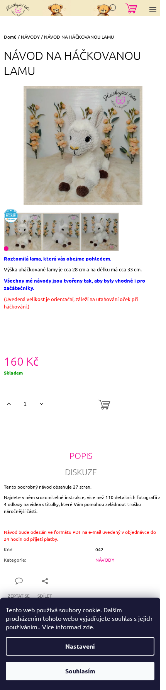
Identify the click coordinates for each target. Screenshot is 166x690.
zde (88, 626)
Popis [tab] (80, 455)
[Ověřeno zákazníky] (11, 216)
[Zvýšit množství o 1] (9, 404)
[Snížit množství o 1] (41, 404)
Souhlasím (80, 671)
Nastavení (80, 646)
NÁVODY (104, 560)
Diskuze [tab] (81, 471)
